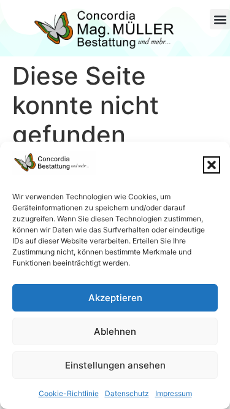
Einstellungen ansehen (115, 365)
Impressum (173, 393)
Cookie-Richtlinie (69, 393)
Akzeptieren (115, 298)
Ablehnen (115, 331)
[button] (211, 165)
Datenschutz (127, 393)
